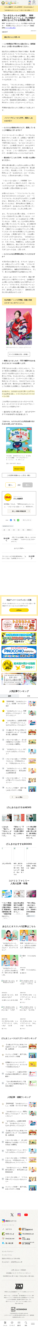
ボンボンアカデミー (7, 1251)
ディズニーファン (7, 1255)
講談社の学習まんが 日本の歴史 (11, 1258)
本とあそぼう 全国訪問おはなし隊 (12, 1262)
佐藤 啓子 (5, 32)
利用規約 (23, 1270)
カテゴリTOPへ (19, 548)
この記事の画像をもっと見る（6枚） (19, 475)
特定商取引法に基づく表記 (10, 1276)
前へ (10, 484)
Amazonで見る (19, 469)
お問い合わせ (15, 1270)
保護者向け (29, 530)
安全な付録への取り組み (27, 1276)
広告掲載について (11, 1273)
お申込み (19, 610)
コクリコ (5, 913)
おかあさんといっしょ (11, 10)
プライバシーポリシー (24, 1273)
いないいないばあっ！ (26, 10)
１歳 (4, 530)
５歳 (23, 530)
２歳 (9, 530)
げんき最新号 (9, 7)
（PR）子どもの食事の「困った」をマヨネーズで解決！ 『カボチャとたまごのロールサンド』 (23, 539)
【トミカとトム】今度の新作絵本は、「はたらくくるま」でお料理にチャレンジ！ (14, 557)
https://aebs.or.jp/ (19, 1303)
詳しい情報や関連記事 (19, 511)
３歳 (14, 530)
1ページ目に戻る (10, 28)
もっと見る (19, 797)
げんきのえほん (28, 7)
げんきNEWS (18, 7)
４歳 (18, 530)
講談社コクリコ (18, 916)
